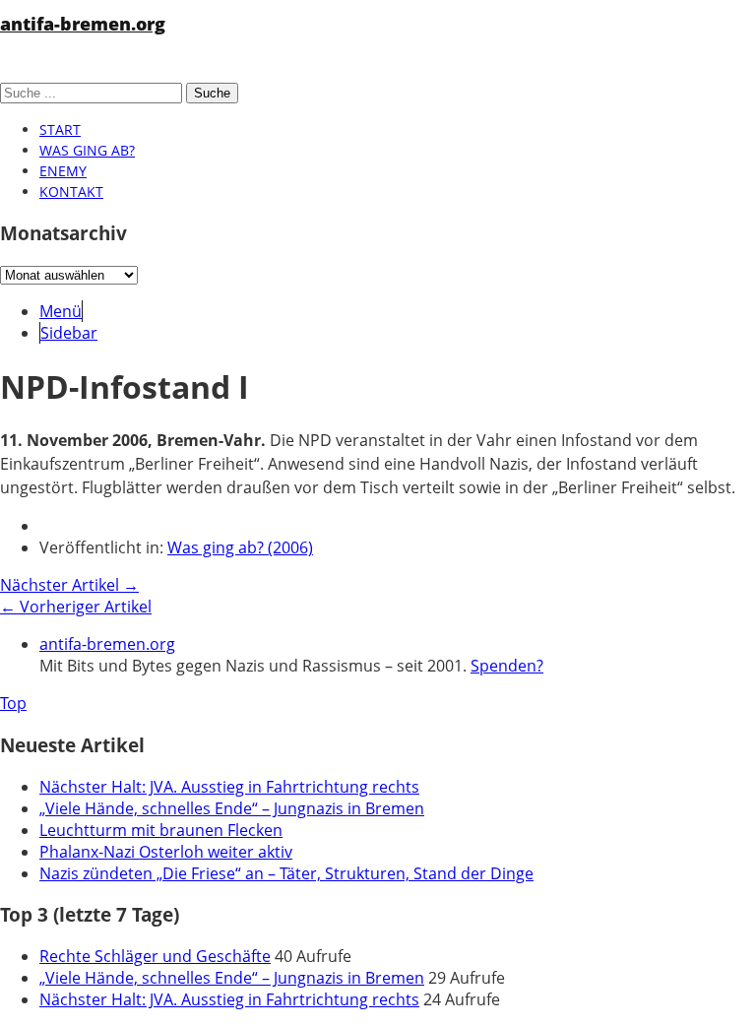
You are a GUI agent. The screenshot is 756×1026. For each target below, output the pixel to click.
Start (60, 129)
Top (13, 703)
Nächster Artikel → (69, 585)
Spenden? (507, 665)
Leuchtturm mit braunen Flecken (161, 830)
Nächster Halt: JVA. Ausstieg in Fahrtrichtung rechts (229, 787)
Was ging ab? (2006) (240, 547)
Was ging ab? (87, 150)
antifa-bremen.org (82, 23)
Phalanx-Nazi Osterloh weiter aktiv (165, 852)
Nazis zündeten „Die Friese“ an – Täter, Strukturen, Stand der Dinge (286, 873)
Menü (60, 311)
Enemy (63, 170)
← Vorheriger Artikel (76, 606)
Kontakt (71, 191)
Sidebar (68, 333)
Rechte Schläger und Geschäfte (155, 956)
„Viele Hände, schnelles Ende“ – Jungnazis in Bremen (231, 808)
